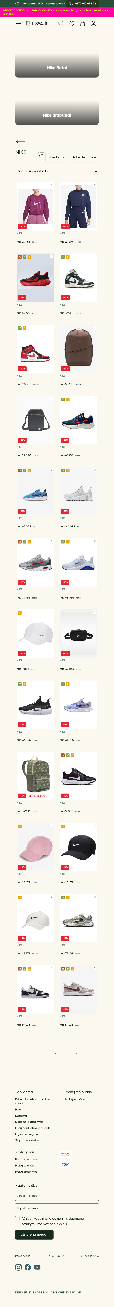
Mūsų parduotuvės (50, 3)
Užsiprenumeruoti (34, 1234)
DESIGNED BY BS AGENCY (31, 1292)
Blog (18, 1109)
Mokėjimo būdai (75, 1099)
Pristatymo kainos (26, 1159)
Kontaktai (21, 1116)
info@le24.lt (22, 1256)
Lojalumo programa (27, 1134)
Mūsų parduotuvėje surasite (33, 1128)
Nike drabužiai (84, 157)
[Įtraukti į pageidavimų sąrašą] (51, 185)
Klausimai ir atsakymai (29, 1122)
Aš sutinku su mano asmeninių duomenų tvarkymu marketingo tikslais (53, 1221)
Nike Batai (56, 157)
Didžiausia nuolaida (32, 171)
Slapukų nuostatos (27, 1140)
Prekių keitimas (24, 1165)
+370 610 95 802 (55, 1256)
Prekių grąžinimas (26, 1172)
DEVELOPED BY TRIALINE (65, 1292)
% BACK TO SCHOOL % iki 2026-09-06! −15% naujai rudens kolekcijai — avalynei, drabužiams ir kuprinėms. (55, 12)
